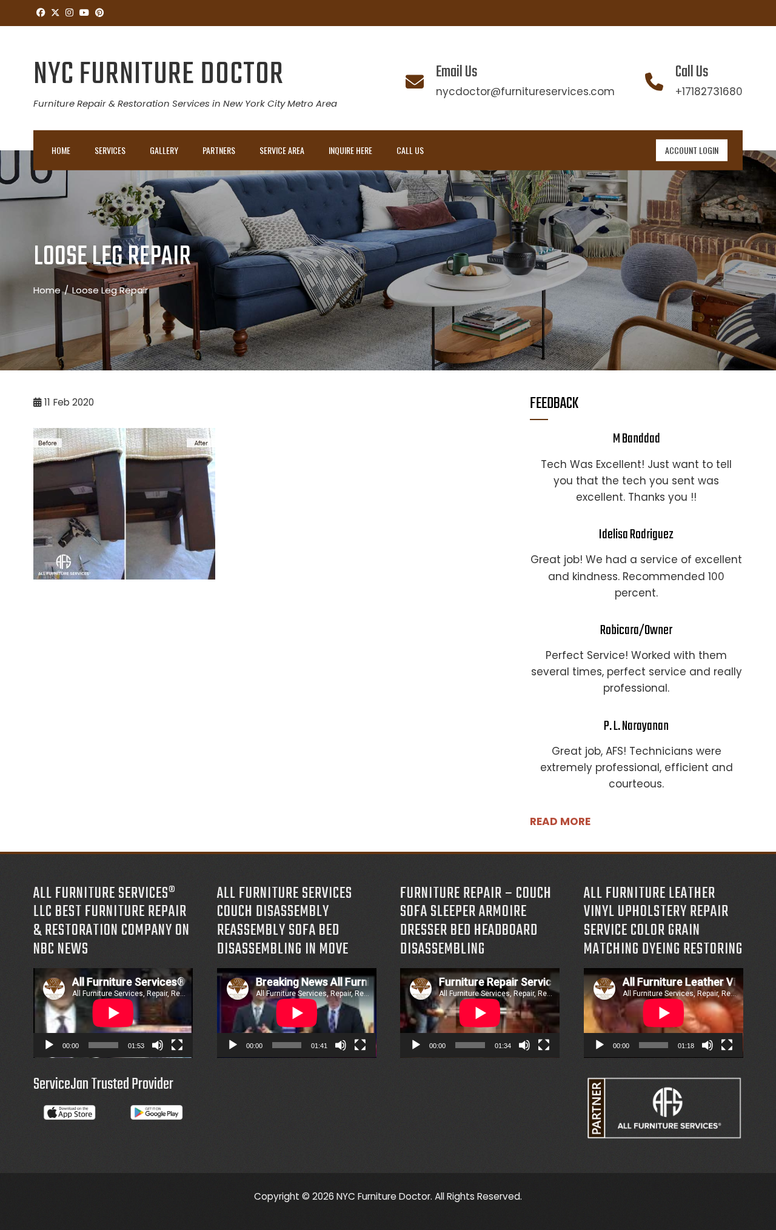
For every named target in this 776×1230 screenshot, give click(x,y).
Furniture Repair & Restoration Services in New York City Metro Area (185, 103)
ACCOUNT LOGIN (691, 150)
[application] (113, 1013)
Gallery (164, 150)
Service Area (281, 150)
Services (110, 150)
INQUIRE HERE (350, 150)
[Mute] (158, 1045)
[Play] (49, 1045)
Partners (218, 150)
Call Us (410, 150)
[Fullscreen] (177, 1045)
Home (61, 150)
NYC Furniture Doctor (158, 74)
